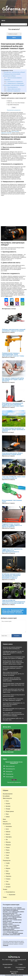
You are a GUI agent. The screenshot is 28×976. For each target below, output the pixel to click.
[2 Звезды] (16, 305)
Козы (7, 801)
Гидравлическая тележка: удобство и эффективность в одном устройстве (12, 525)
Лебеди (8, 873)
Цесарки (8, 886)
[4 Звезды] (18, 305)
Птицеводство (9, 774)
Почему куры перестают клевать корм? (11, 925)
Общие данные (10, 811)
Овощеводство (7, 823)
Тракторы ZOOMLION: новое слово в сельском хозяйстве (13, 477)
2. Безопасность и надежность (14, 81)
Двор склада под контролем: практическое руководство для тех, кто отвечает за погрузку (13, 674)
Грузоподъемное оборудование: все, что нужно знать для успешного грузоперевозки (14, 704)
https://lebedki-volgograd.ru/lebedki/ (10, 132)
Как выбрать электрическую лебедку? (14, 85)
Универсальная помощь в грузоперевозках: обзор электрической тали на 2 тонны (13, 354)
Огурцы (8, 847)
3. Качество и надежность (13, 91)
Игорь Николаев (8, 752)
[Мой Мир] (22, 300)
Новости (5, 821)
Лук (7, 839)
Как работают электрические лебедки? (14, 72)
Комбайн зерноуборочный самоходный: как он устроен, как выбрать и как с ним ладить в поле (13, 690)
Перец (7, 850)
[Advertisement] (14, 211)
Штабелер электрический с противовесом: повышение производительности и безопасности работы (11, 576)
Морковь (8, 842)
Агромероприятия (7, 793)
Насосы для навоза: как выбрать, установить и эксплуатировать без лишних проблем (12, 679)
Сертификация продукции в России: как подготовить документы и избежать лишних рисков (13, 653)
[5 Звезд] (19, 305)
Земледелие (9, 771)
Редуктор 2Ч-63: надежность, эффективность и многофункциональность (12, 550)
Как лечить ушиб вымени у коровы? (12, 923)
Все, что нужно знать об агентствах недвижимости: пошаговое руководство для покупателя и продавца (13, 714)
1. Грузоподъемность (12, 87)
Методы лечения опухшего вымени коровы (12, 917)
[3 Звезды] (17, 305)
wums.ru (21, 975)
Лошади (8, 808)
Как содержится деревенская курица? (11, 928)
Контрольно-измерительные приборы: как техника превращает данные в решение (13, 668)
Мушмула (8, 844)
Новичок (9, 101)
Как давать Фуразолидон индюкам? (12, 915)
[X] (12, 303)
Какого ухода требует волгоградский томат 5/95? (13, 912)
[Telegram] (11, 300)
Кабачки (8, 831)
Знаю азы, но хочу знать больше (15, 102)
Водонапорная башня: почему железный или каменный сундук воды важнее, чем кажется (13, 685)
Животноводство (10, 766)
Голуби (7, 863)
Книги (4, 819)
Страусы (8, 879)
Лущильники (12, 894)
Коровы (8, 803)
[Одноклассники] (17, 300)
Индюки (8, 868)
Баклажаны (9, 826)
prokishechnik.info (13, 975)
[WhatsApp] (22, 303)
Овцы (7, 814)
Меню (3, 20)
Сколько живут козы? (12, 932)
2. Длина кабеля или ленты (13, 89)
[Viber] (17, 303)
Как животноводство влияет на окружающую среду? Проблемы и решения (13, 429)
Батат (7, 829)
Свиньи (8, 816)
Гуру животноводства (13, 104)
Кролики (8, 806)
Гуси (7, 865)
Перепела (8, 876)
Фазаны (8, 884)
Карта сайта (7, 967)
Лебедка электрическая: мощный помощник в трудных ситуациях (13, 330)
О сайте (21, 964)
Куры (7, 871)
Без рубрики (6, 796)
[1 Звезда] (15, 305)
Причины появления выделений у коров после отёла (13, 934)
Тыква (7, 858)
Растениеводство (10, 769)
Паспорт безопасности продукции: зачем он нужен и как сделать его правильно (14, 909)
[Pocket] (6, 303)
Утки (7, 881)
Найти (14, 37)
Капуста (8, 834)
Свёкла (8, 852)
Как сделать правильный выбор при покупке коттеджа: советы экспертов (13, 379)
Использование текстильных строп (12, 501)
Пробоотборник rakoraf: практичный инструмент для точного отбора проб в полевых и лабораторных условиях (13, 662)
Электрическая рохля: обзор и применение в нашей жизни (12, 453)
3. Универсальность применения (14, 83)
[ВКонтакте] (6, 300)
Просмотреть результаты (14, 110)
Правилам (5, 945)
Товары (5, 897)
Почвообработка (10, 892)
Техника (5, 889)
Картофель (9, 837)
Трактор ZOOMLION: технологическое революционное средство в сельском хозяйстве (13, 602)
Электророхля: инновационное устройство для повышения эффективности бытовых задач (13, 404)
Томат (7, 855)
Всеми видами (9, 776)
